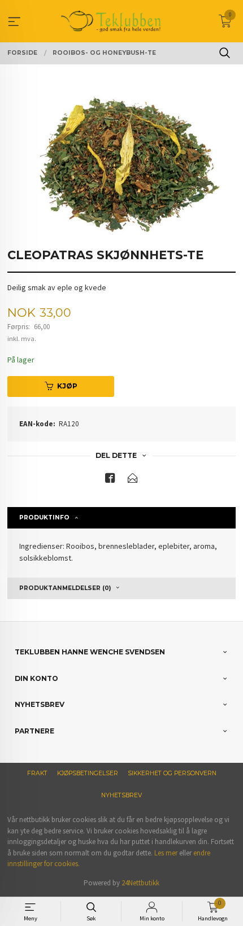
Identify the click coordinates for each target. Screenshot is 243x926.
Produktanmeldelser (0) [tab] (65, 588)
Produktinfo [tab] (44, 517)
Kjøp (67, 386)
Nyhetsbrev (121, 795)
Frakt (37, 773)
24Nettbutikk (140, 883)
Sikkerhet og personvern (172, 773)
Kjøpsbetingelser (87, 773)
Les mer (165, 853)
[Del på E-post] (133, 480)
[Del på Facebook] (110, 480)
